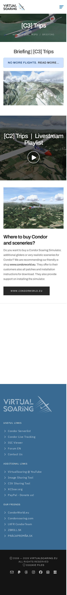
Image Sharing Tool (20, 477)
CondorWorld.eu (18, 512)
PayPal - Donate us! (21, 495)
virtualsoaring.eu (44, 558)
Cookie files (35, 565)
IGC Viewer (15, 442)
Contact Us (15, 454)
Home (16, 34)
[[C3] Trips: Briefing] (33, 88)
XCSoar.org (15, 489)
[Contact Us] (12, 572)
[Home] (14, 7)
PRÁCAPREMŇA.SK (20, 535)
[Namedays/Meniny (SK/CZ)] (48, 572)
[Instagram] (33, 572)
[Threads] (26, 572)
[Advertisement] (33, 343)
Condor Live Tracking (21, 436)
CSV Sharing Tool (19, 483)
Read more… (48, 62)
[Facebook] (41, 572)
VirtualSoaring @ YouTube (25, 471)
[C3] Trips (31, 34)
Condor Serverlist (19, 431)
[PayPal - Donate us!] (19, 572)
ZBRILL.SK (14, 530)
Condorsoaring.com (21, 518)
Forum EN (14, 448)
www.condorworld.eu (22, 264)
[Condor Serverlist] (55, 572)
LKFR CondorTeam (20, 524)
